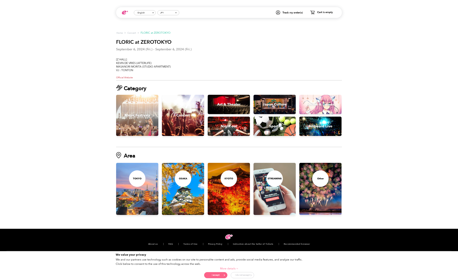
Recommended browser (297, 244)
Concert (131, 33)
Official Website (124, 77)
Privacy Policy (215, 244)
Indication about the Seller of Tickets (253, 244)
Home (119, 33)
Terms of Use (190, 244)
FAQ (170, 244)
